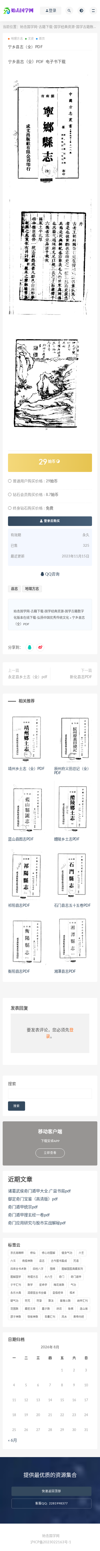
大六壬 (49, 1277)
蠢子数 (46, 1309)
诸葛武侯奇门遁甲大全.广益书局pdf (39, 1191)
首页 (42, 38)
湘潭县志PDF (65, 971)
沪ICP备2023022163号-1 (50, 1542)
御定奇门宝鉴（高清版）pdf (33, 1199)
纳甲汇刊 (82, 1301)
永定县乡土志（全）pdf (27, 677)
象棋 (70, 1309)
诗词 (59, 1309)
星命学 (43, 1285)
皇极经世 (58, 1293)
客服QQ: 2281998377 (51, 1503)
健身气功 (67, 1253)
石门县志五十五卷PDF (72, 905)
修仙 (32, 1253)
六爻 (13, 1261)
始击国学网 (50, 1536)
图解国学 (15, 1277)
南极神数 (27, 1261)
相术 (72, 1293)
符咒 (27, 1301)
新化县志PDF (81, 677)
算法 (51, 1301)
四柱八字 (38, 1269)
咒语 (76, 1261)
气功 (73, 1285)
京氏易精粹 (17, 1253)
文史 (31, 38)
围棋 (52, 1269)
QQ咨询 (51, 574)
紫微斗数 (65, 1301)
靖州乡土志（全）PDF (26, 769)
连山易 (84, 1309)
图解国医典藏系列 (72, 1269)
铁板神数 (32, 1317)
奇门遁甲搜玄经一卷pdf (29, 1215)
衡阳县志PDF (19, 971)
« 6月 (12, 1440)
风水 (64, 1317)
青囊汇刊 (50, 1317)
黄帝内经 (78, 1317)
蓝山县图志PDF (20, 839)
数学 (30, 1285)
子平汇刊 (15, 1285)
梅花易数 (59, 1285)
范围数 (14, 1309)
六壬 (81, 1253)
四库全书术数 (18, 1269)
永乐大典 (15, 1293)
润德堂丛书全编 (36, 1293)
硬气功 (14, 1301)
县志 (14, 589)
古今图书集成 (59, 1261)
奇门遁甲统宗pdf (23, 1207)
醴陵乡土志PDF (66, 839)
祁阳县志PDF (19, 905)
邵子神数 (15, 1317)
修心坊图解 (48, 1253)
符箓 (39, 1301)
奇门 (61, 1277)
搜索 (12, 1084)
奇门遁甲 (76, 1277)
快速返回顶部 (51, 1491)
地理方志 (17, 38)
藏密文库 (30, 1309)
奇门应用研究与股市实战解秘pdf (37, 1223)
